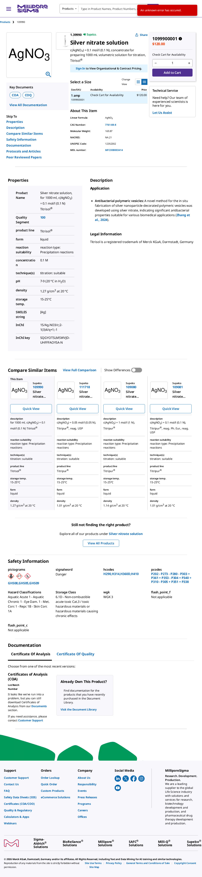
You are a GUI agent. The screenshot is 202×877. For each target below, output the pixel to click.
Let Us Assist (162, 113)
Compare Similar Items (24, 133)
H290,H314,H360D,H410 (121, 574)
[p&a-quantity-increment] (189, 63)
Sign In (80, 68)
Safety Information (21, 139)
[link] (20, 777)
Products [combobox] (68, 8)
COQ (28, 95)
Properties (14, 122)
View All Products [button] (101, 543)
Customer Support (30, 720)
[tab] (8, 22)
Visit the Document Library (78, 709)
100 (43, 217)
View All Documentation (28, 105)
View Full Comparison (79, 370)
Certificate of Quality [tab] (75, 654)
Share (144, 35)
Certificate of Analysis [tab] (30, 654)
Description (15, 127)
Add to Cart (172, 72)
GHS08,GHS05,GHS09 (23, 583)
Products (5, 22)
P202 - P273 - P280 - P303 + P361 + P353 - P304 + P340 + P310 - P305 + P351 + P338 (171, 578)
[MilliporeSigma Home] (32, 8)
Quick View (31, 409)
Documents (39, 706)
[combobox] (109, 8)
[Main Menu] (8, 8)
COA (15, 95)
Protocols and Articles (23, 151)
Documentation (18, 145)
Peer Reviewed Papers (24, 157)
